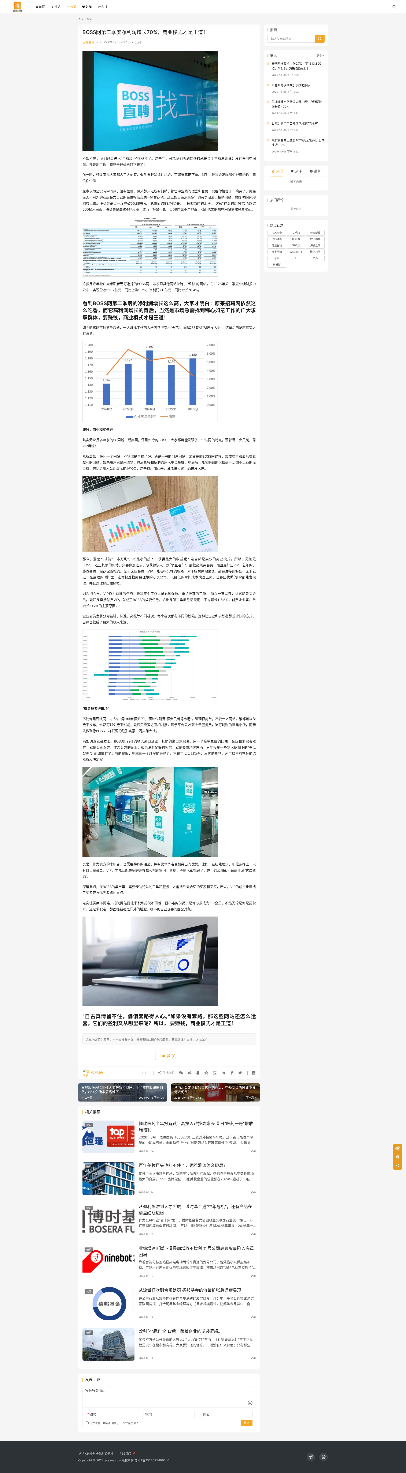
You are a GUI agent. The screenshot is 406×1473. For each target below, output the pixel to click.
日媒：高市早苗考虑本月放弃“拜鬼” (295, 123)
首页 (42, 6)
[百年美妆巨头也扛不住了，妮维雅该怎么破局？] (108, 1178)
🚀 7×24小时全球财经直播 (96, 1453)
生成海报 (168, 1072)
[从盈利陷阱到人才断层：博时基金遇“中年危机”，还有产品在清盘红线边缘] (108, 1220)
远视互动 (201, 1039)
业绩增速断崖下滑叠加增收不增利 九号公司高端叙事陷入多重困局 (196, 1251)
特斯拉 (296, 245)
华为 (315, 258)
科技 (104, 6)
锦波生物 (277, 245)
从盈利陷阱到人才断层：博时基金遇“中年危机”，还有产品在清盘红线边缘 (195, 1209)
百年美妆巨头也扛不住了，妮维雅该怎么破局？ (183, 1165)
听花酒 (296, 239)
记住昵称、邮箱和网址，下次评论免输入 (114, 1423)
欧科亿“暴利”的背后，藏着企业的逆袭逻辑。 (180, 1331)
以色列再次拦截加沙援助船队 (291, 85)
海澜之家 (315, 245)
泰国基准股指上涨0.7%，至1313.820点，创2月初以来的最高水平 (296, 66)
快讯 (57, 6)
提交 (246, 1422)
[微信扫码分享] (181, 1073)
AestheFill (296, 251)
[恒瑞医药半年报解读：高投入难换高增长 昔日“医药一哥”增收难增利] (108, 1137)
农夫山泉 (315, 239)
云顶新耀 (315, 232)
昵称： (92, 1414)
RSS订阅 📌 (127, 1453)
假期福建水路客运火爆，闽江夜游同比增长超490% (297, 104)
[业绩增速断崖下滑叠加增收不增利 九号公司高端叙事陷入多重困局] (108, 1261)
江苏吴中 (277, 232)
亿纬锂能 (277, 239)
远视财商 (88, 42)
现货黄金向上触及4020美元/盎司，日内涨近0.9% (298, 142)
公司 (73, 6)
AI (296, 258)
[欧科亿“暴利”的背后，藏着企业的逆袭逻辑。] (108, 1344)
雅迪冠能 (315, 251)
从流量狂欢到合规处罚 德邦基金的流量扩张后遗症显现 (190, 1290)
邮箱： (150, 1414)
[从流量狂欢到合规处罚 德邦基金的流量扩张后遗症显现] (108, 1303)
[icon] (311, 1457)
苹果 (276, 258)
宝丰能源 (277, 251)
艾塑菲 (296, 232)
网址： (207, 1414)
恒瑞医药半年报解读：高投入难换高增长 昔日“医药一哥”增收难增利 (196, 1126)
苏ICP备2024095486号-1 (152, 1460)
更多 (319, 55)
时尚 (89, 6)
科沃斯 (277, 264)
